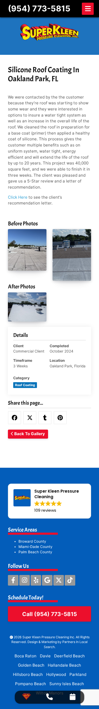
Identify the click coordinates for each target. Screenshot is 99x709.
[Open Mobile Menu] (88, 9)
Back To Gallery (29, 433)
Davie (45, 655)
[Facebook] (13, 580)
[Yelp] (36, 580)
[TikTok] (70, 580)
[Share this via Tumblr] (44, 417)
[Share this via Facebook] (14, 417)
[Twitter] (58, 580)
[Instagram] (24, 580)
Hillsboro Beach (28, 674)
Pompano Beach (30, 683)
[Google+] (47, 580)
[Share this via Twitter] (29, 417)
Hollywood (56, 674)
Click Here (17, 197)
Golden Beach (31, 665)
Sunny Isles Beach (66, 683)
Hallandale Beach (64, 665)
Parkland (77, 674)
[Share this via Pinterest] (60, 417)
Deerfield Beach (69, 655)
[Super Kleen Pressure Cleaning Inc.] (49, 32)
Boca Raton (25, 655)
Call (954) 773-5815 (49, 614)
